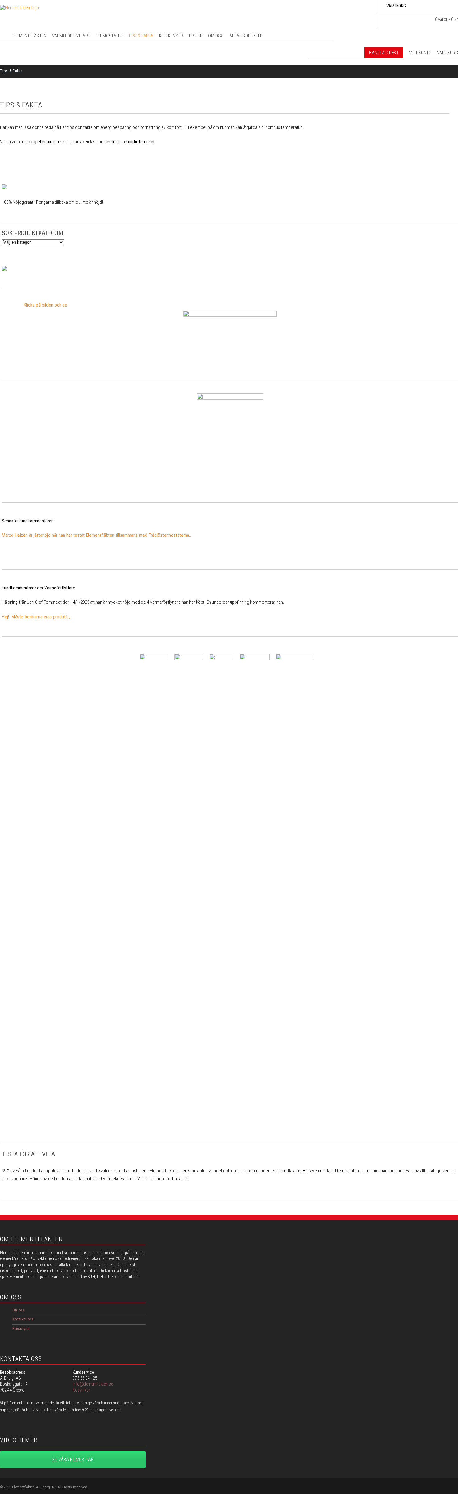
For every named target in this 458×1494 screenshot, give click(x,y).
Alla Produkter (246, 36)
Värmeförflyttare (71, 36)
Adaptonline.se (446, 1487)
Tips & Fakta (140, 36)
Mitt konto (420, 52)
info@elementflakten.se (93, 1384)
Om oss (216, 36)
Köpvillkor (81, 1389)
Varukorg (447, 52)
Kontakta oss (23, 1319)
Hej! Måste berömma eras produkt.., (36, 617)
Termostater (109, 36)
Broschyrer (21, 1328)
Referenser (171, 36)
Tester (195, 36)
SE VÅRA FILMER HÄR (72, 1460)
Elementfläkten (29, 36)
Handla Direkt (383, 52)
